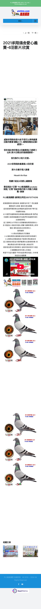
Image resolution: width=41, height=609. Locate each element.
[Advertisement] (20, 73)
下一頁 (34, 33)
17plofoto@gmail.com (20, 4)
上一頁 (27, 33)
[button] (4, 551)
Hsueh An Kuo (20, 175)
